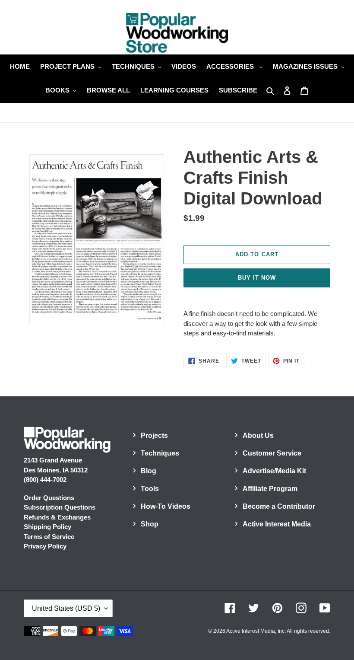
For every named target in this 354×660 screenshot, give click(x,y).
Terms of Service (49, 536)
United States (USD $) (66, 608)
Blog (148, 471)
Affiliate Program (270, 488)
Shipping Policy (47, 526)
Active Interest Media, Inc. (256, 631)
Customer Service (272, 453)
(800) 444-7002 (45, 479)
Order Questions (49, 497)
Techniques (160, 453)
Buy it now (257, 277)
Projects (154, 435)
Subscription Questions (59, 507)
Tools (150, 488)
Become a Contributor (279, 506)
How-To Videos (165, 506)
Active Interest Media (277, 524)
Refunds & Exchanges (57, 517)
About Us (258, 435)
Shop (149, 524)
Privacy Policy (45, 546)
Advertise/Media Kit (274, 471)
